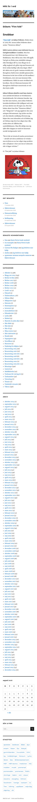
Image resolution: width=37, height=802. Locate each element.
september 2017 (10, 586)
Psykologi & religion (12, 346)
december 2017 (10, 579)
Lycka (7, 316)
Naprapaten (9, 338)
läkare (6, 760)
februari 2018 (9, 574)
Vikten (7, 387)
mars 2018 (8, 571)
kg (4, 756)
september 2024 (10, 434)
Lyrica (29, 756)
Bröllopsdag (9, 218)
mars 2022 (8, 510)
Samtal (7, 369)
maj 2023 (8, 475)
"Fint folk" (26, 184)
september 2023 (10, 465)
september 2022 (10, 495)
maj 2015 (8, 657)
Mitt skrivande (10, 333)
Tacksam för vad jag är (13, 374)
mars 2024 (8, 450)
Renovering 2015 (11, 349)
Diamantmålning (11, 213)
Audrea (7, 253)
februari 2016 (9, 634)
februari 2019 (9, 543)
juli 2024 (8, 439)
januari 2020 (9, 515)
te (30, 783)
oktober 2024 (9, 432)
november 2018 (10, 551)
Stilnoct (23, 779)
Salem (14, 775)
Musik (7, 336)
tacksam (24, 783)
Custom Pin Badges (11, 248)
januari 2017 (9, 607)
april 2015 (8, 660)
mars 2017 (8, 601)
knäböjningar (12, 756)
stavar (26, 775)
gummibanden (9, 752)
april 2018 (8, 569)
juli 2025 (8, 409)
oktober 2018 (9, 553)
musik (14, 767)
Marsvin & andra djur (12, 321)
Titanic (7, 382)
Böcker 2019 (9, 285)
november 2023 (10, 460)
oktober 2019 (9, 523)
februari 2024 (9, 452)
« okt (9, 713)
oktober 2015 (9, 645)
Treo (5, 786)
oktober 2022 (9, 493)
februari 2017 (9, 604)
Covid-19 (8, 290)
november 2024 (10, 429)
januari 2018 (9, 576)
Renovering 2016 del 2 (12, 354)
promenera (19, 771)
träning (11, 786)
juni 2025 (8, 412)
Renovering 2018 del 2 (12, 359)
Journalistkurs (10, 311)
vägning (7, 790)
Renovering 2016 (11, 351)
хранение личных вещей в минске (18, 255)
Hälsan (7, 298)
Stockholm (7, 783)
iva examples (9, 243)
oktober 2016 (9, 614)
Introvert (8, 308)
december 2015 (10, 639)
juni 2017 (8, 594)
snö (20, 775)
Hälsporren (9, 301)
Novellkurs (8, 341)
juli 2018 (8, 561)
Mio (30, 764)
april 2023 (8, 477)
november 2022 (10, 490)
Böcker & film (9, 278)
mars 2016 (8, 632)
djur (28, 745)
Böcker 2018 (9, 283)
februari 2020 (9, 513)
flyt (18, 748)
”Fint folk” (7, 40)
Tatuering (8, 379)
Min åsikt (8, 323)
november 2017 (10, 581)
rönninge (7, 775)
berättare (15, 745)
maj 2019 (8, 536)
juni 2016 (8, 624)
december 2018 (10, 548)
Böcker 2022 (9, 288)
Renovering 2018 (11, 356)
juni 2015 (8, 655)
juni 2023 (8, 472)
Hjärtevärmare (10, 208)
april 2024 (8, 447)
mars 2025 (8, 419)
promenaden (8, 771)
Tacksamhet (9, 376)
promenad (22, 767)
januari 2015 (9, 667)
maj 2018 (8, 566)
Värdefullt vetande (11, 384)
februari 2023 (9, 482)
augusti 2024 (9, 437)
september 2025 (10, 404)
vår (23, 186)
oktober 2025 (9, 401)
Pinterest (8, 344)
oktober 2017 (9, 584)
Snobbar (8, 34)
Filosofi (7, 293)
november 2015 (10, 642)
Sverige (16, 783)
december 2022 (10, 488)
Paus (6, 203)
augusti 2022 (9, 498)
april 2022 (8, 508)
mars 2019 (8, 541)
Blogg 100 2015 (10, 275)
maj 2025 (8, 414)
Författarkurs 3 (10, 295)
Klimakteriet (9, 313)
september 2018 (10, 556)
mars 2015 (8, 662)
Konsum (22, 756)
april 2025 (8, 417)
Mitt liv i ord (9, 6)
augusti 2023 (9, 467)
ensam (6, 748)
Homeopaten (9, 306)
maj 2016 (8, 627)
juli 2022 (8, 500)
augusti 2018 (9, 558)
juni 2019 (8, 533)
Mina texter (9, 331)
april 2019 (8, 538)
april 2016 (8, 629)
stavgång (15, 779)
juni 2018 (8, 564)
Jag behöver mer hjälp (20, 253)
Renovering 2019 (11, 361)
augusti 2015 (9, 650)
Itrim (28, 752)
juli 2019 (8, 531)
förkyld (23, 748)
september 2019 (10, 526)
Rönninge (8, 366)
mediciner (23, 764)
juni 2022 (8, 503)
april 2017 (8, 599)
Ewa (6, 240)
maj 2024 (8, 445)
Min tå (7, 328)
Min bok (8, 326)
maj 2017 (8, 596)
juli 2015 (8, 652)
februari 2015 (9, 665)
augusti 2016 (9, 619)
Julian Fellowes (17, 186)
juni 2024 (8, 442)
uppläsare (19, 786)
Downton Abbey (7, 186)
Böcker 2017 (18, 184)
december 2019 (10, 518)
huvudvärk (21, 752)
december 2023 (10, 457)
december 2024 (10, 427)
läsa (11, 760)
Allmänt (7, 273)
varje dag (28, 786)
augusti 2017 (9, 589)
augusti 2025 (9, 407)
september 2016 (10, 617)
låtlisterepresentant (22, 760)
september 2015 (10, 647)
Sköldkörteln (9, 371)
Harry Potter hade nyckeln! (20, 240)
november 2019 (10, 520)
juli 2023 (8, 470)
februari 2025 (9, 422)
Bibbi (23, 745)
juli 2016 (8, 622)
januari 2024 (9, 455)
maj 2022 (8, 505)
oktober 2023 (9, 462)
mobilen (7, 767)
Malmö (7, 318)
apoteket (7, 745)
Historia (7, 303)
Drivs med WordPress (17, 798)
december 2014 (10, 670)
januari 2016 (9, 637)
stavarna (7, 779)
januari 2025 (9, 424)
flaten (13, 748)
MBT (5, 764)
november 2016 (10, 612)
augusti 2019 (9, 528)
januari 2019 (9, 546)
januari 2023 (9, 485)
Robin (27, 771)
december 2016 (10, 609)
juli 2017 (8, 591)
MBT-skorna (13, 764)
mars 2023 (8, 480)
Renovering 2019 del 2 (12, 364)
